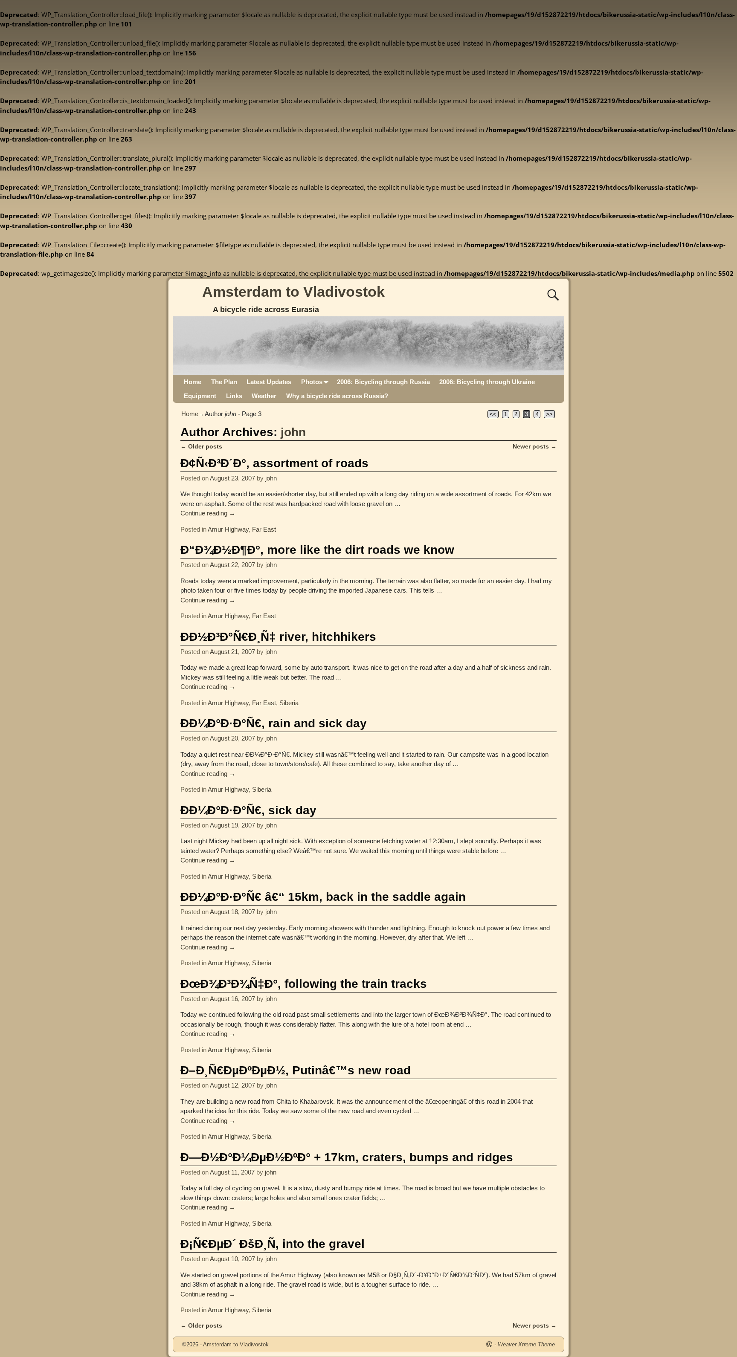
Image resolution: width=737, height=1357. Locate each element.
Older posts (201, 446)
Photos (311, 381)
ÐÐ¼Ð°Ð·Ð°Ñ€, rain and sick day (273, 723)
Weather (264, 395)
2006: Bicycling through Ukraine (487, 381)
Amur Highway (228, 529)
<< (493, 414)
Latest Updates (269, 381)
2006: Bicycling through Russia (383, 381)
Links (234, 395)
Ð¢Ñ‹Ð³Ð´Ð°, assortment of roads (274, 463)
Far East (264, 529)
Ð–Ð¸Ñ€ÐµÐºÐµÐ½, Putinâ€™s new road (295, 1070)
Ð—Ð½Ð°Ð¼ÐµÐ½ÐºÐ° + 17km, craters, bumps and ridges (346, 1157)
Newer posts (535, 446)
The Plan (224, 381)
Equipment (200, 395)
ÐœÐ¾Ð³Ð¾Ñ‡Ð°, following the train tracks (303, 983)
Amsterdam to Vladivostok (293, 292)
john (293, 432)
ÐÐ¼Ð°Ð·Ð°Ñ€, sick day (248, 810)
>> (549, 414)
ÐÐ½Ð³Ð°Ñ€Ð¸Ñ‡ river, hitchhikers (278, 636)
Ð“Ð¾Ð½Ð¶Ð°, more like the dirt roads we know (317, 549)
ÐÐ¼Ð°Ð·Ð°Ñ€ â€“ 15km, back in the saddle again (323, 896)
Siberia (289, 702)
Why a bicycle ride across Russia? (337, 395)
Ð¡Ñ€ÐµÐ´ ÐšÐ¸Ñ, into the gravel (272, 1243)
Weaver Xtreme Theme (526, 1344)
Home (192, 381)
